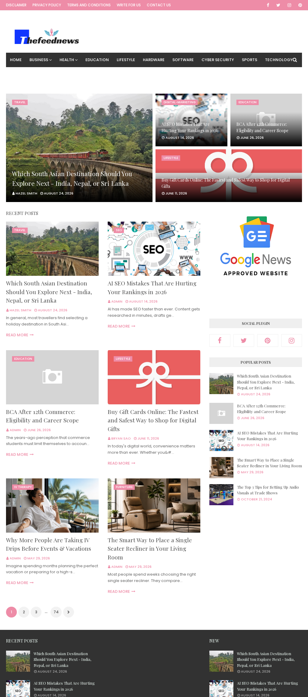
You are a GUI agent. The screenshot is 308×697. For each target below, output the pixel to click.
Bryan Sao (121, 438)
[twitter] (278, 5)
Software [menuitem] (183, 60)
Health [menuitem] (67, 60)
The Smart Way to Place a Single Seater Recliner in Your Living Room (150, 548)
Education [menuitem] (97, 60)
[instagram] (289, 5)
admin (116, 301)
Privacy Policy (46, 5)
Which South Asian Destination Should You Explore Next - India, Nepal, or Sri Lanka (72, 178)
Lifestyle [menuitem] (126, 60)
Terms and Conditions (89, 5)
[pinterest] (299, 5)
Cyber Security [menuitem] (218, 60)
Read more (17, 335)
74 (56, 612)
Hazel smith (20, 310)
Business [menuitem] (38, 60)
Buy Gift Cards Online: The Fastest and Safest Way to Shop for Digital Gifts (226, 183)
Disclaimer (16, 5)
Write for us (129, 5)
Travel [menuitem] (64, 74)
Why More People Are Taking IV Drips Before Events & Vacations (48, 544)
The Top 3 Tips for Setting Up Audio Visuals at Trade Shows (268, 490)
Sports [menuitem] (249, 60)
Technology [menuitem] (279, 60)
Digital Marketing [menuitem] (29, 74)
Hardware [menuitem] (154, 60)
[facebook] (268, 5)
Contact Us (159, 5)
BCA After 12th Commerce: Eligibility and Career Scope (262, 127)
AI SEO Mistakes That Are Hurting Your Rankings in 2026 (190, 127)
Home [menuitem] (16, 60)
